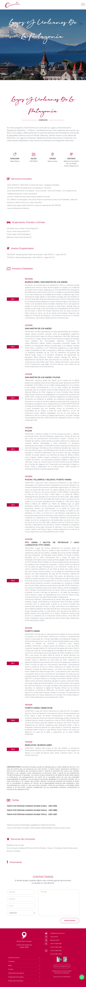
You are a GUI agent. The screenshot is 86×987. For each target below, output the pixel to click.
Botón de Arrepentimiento (62, 966)
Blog (10, 965)
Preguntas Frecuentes (15, 977)
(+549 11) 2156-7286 (55, 943)
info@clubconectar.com (57, 933)
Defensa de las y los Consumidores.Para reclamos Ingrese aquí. (61, 972)
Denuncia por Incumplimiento (61, 976)
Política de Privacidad (15, 981)
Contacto (11, 961)
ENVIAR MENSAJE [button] (69, 920)
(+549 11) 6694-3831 (56, 947)
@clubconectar (54, 940)
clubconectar (54, 936)
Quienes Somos (13, 957)
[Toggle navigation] (83, 4)
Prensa (10, 969)
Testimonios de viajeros (16, 973)
